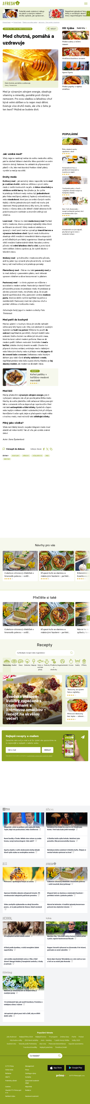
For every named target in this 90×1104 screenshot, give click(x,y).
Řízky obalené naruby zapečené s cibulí (69, 150)
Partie (74, 1037)
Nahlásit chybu (10, 1096)
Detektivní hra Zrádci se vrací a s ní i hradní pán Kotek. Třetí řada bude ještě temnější (64, 828)
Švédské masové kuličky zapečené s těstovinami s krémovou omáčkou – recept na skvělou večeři (26, 707)
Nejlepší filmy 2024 (26, 1037)
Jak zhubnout (11, 1037)
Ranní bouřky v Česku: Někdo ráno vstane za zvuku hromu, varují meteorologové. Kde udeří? (22, 840)
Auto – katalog (46, 1040)
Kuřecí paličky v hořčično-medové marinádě (39, 377)
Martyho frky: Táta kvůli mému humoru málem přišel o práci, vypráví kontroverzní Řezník (66, 937)
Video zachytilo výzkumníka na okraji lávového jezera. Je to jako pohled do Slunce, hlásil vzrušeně (23, 905)
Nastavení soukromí (31, 1096)
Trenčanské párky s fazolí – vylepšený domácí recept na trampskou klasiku (72, 190)
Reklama (8, 1073)
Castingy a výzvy (30, 1073)
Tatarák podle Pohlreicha (28, 1044)
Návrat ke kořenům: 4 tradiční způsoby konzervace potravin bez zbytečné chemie (66, 905)
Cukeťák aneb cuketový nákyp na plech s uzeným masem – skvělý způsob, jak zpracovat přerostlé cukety (31, 14)
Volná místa (9, 1070)
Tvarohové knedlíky (30, 1047)
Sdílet (52, 29)
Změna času (64, 1037)
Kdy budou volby (16, 1040)
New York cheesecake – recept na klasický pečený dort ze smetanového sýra (73, 211)
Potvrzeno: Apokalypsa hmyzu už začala (19, 881)
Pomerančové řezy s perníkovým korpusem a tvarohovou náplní (70, 170)
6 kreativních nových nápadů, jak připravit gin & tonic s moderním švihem (72, 232)
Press (27, 1070)
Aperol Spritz (67, 72)
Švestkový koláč (61, 1047)
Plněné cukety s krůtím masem (71, 43)
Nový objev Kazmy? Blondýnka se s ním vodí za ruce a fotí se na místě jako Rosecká (66, 960)
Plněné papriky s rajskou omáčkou (72, 87)
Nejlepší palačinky (46, 1047)
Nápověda (28, 1086)
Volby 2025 (76, 1040)
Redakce (28, 1090)
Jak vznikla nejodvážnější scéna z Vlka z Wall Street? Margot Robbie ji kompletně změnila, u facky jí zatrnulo (23, 961)
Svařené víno (11, 1044)
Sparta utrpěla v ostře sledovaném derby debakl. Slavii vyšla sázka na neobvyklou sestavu (22, 851)
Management (29, 1066)
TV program (53, 1037)
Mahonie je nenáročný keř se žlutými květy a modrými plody (20, 992)
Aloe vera (42, 1044)
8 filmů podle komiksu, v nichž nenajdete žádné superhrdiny (21, 949)
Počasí (81, 1037)
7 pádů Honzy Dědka (61, 1040)
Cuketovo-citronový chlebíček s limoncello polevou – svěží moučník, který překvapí (19, 575)
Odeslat (47, 750)
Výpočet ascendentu (75, 1044)
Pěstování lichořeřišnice (57, 1044)
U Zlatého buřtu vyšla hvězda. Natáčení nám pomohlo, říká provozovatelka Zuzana (63, 840)
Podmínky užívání (11, 1081)
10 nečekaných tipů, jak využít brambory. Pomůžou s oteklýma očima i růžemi (23, 1003)
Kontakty (28, 1077)
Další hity (81, 28)
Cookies (8, 1086)
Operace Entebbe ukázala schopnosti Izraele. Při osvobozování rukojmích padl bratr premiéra (22, 894)
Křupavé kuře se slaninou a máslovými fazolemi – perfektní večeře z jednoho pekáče (55, 575)
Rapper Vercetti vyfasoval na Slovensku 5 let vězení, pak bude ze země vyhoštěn (66, 949)
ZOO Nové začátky (31, 1040)
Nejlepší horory (40, 1037)
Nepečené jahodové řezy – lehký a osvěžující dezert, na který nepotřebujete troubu (77, 13)
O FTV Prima (9, 1066)
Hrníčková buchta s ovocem (73, 58)
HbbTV (7, 1077)
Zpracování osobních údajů (32, 1082)
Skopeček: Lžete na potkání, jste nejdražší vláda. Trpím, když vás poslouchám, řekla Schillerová (22, 828)
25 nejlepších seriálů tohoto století (17, 936)
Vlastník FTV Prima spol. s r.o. (13, 1091)
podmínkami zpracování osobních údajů (39, 756)
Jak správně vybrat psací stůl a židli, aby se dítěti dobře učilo (22, 1015)
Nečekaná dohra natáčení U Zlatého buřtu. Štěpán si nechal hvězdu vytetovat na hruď (66, 851)
